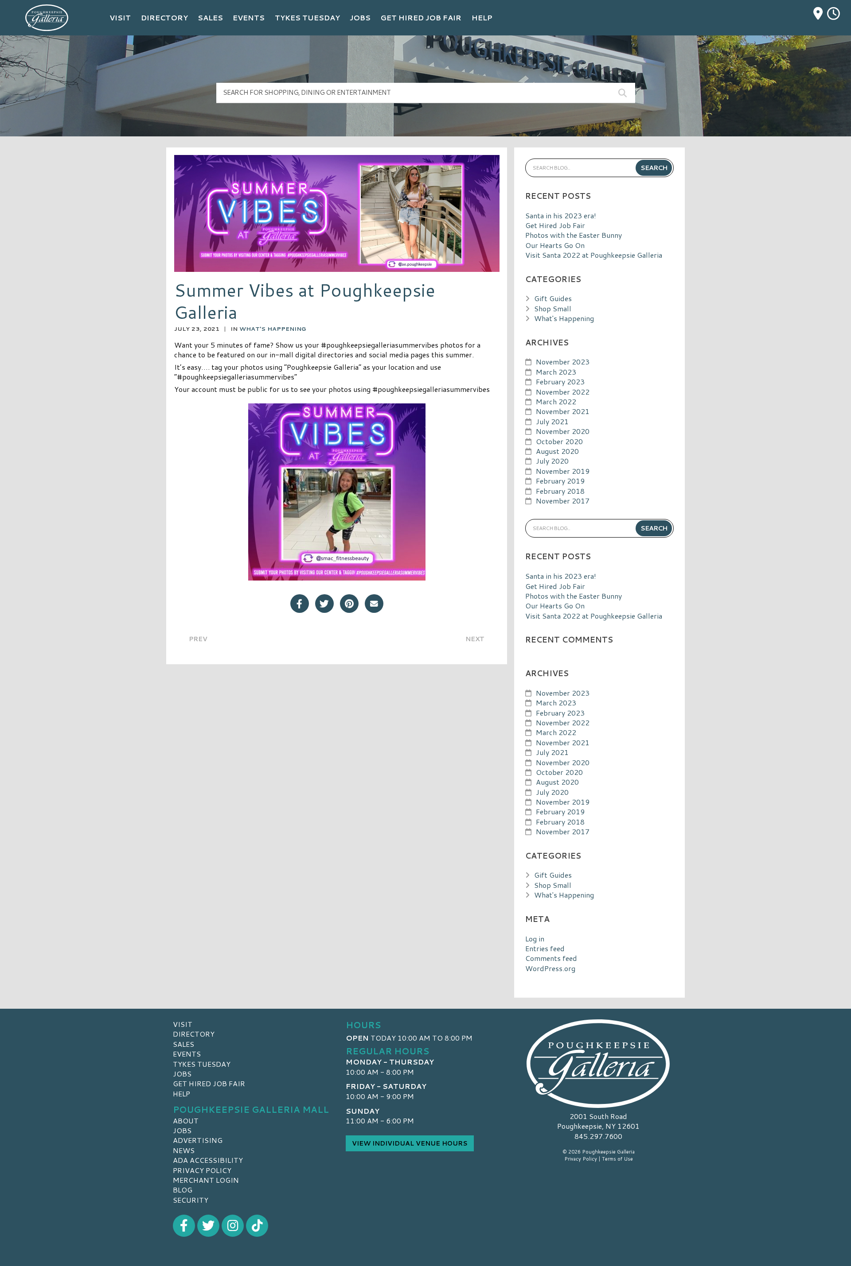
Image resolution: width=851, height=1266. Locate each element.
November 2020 (562, 431)
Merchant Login (206, 1180)
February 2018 (560, 491)
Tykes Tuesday (201, 1064)
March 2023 (556, 372)
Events (187, 1054)
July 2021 (552, 421)
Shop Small (552, 308)
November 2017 (562, 501)
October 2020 (559, 441)
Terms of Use (617, 1158)
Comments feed (551, 958)
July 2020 (552, 461)
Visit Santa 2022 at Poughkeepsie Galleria (593, 255)
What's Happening (272, 329)
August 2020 (557, 451)
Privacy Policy (202, 1170)
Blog (182, 1190)
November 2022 (562, 392)
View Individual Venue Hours (410, 1143)
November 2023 (562, 361)
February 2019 (560, 481)
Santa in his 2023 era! (560, 215)
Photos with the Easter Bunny (573, 235)
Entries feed (545, 948)
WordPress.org (550, 968)
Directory (194, 1034)
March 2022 (556, 401)
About (186, 1120)
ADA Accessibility (208, 1160)
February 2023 (560, 381)
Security (190, 1200)
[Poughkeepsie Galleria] (598, 1063)
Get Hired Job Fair (555, 225)
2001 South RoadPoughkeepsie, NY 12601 (598, 1121)
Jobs (182, 1074)
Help (181, 1093)
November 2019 (562, 471)
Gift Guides (553, 298)
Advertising (198, 1140)
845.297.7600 (598, 1136)
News (184, 1150)
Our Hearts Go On (555, 245)
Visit (182, 1024)
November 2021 (562, 411)
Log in (534, 938)
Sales (183, 1044)
